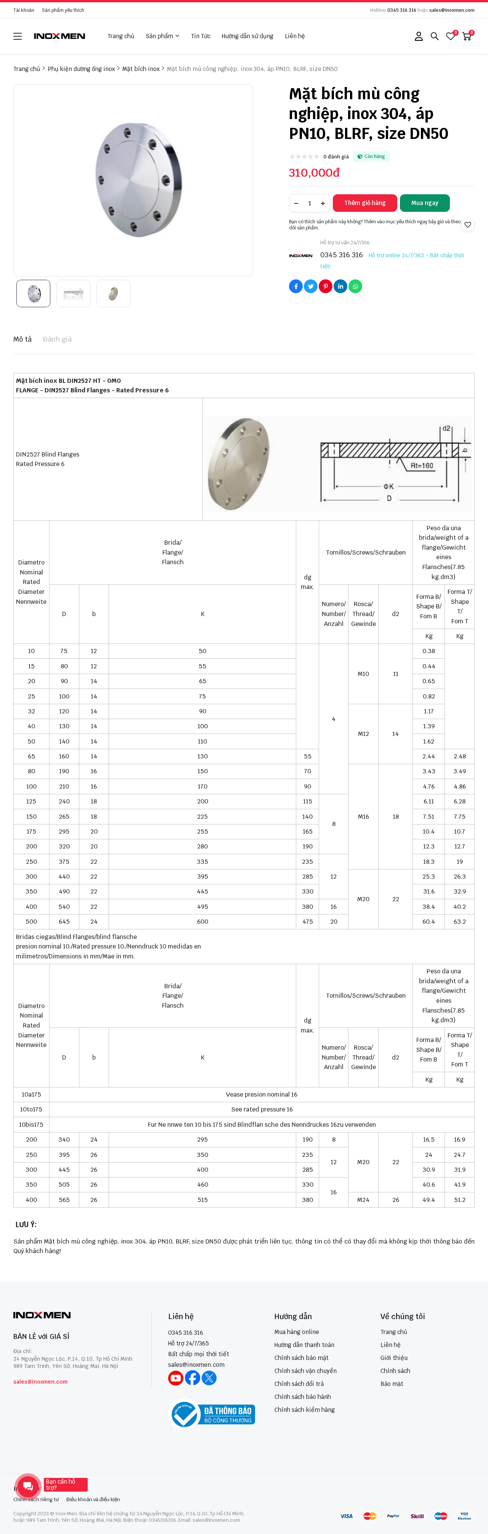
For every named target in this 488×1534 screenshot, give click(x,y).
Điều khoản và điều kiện (93, 1499)
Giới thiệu (394, 1357)
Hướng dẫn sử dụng (247, 36)
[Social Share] (296, 286)
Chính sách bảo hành (302, 1396)
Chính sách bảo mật (301, 1357)
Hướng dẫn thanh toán (304, 1345)
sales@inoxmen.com (452, 10)
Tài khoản (23, 10)
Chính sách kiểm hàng (304, 1409)
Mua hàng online (296, 1332)
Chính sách (395, 1370)
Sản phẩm (159, 36)
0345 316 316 (401, 10)
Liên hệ (295, 36)
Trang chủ (121, 36)
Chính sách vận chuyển (305, 1370)
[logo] (59, 36)
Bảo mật (391, 1383)
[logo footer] (74, 1316)
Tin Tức (200, 36)
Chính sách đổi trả (299, 1383)
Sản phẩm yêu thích (63, 10)
